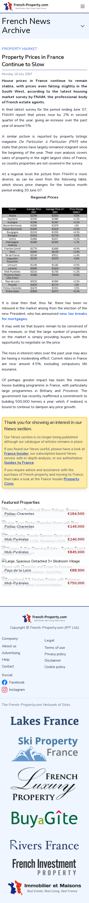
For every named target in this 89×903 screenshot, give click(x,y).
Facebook (17, 682)
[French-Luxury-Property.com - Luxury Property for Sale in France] (44, 784)
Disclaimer (52, 660)
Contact (8, 666)
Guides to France (19, 462)
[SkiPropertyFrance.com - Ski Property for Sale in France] (44, 747)
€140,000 (76, 539)
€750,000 (76, 583)
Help (6, 659)
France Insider (16, 453)
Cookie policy (54, 666)
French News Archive (26, 26)
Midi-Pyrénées (17, 539)
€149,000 (76, 526)
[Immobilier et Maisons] (44, 888)
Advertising (11, 652)
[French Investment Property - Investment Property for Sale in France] (44, 867)
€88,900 (77, 570)
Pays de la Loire (18, 570)
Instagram (17, 689)
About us (9, 646)
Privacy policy (55, 654)
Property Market (19, 48)
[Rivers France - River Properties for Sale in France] (44, 845)
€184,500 (76, 513)
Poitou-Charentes (19, 513)
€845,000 (76, 552)
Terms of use (54, 647)
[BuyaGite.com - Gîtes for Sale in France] (44, 819)
